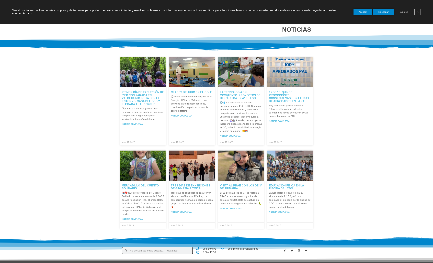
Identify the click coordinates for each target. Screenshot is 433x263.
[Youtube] (306, 250)
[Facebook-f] (284, 250)
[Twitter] (291, 250)
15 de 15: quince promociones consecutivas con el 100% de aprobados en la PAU (289, 97)
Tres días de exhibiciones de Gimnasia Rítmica (190, 187)
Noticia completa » (132, 124)
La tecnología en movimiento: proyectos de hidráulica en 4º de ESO (240, 95)
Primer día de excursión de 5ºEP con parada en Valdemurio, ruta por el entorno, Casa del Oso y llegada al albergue (143, 98)
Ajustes (404, 11)
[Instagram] (298, 250)
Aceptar (363, 11)
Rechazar (383, 11)
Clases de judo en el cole (191, 92)
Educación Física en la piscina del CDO (286, 187)
